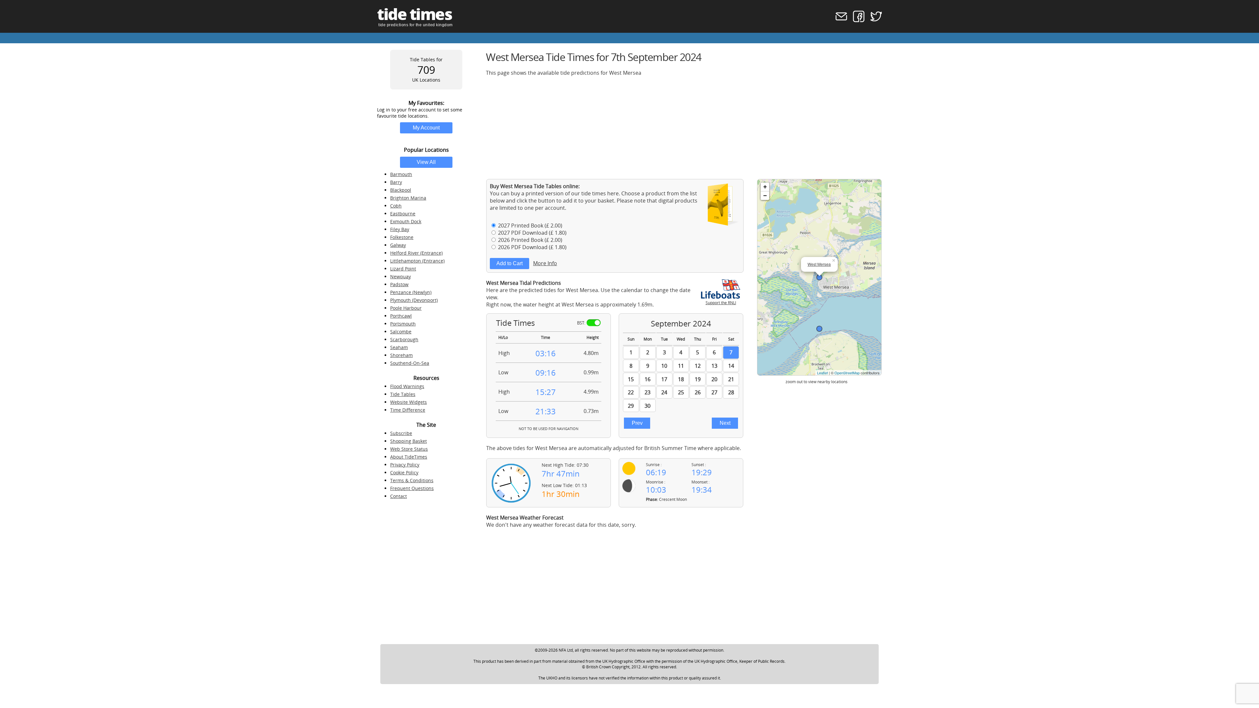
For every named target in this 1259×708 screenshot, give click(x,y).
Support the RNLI (721, 302)
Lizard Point (403, 269)
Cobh (396, 206)
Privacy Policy (404, 465)
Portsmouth (403, 324)
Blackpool (400, 190)
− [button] (765, 195)
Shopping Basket (408, 441)
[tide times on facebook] (857, 20)
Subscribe (401, 433)
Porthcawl (401, 316)
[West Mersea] (819, 277)
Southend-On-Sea (409, 363)
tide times (414, 14)
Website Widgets (408, 402)
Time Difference (407, 410)
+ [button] (765, 186)
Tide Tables (402, 394)
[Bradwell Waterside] (819, 329)
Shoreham (401, 355)
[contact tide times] (839, 20)
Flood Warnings (407, 386)
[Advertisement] (682, 127)
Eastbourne (402, 213)
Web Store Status (409, 449)
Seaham (399, 347)
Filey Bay (399, 229)
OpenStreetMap (847, 372)
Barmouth (401, 174)
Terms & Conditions (411, 480)
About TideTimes (408, 457)
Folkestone (401, 237)
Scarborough (404, 339)
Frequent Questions (412, 488)
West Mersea (819, 264)
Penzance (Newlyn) (410, 292)
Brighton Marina (408, 198)
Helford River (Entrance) (416, 253)
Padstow (399, 284)
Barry (396, 182)
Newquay (400, 276)
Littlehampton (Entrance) (417, 261)
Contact (398, 496)
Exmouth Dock (405, 221)
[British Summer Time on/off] (593, 322)
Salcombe (400, 331)
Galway (398, 245)
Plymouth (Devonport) (414, 300)
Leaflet (822, 372)
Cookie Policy (404, 472)
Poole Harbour (406, 308)
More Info (545, 263)
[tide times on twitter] (874, 20)
